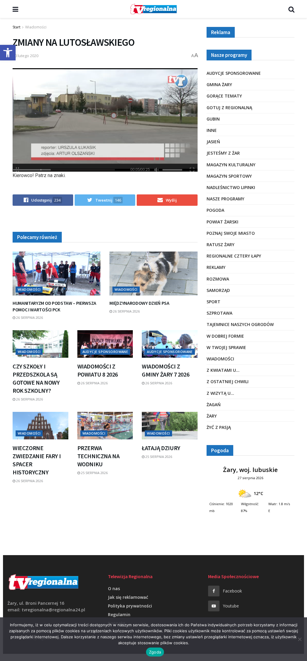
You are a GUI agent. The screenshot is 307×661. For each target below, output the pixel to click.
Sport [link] (213, 301)
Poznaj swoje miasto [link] (231, 233)
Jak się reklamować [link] (128, 597)
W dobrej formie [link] (225, 336)
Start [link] (16, 27)
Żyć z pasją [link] (219, 427)
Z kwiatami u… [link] (223, 370)
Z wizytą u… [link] (220, 393)
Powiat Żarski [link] (222, 222)
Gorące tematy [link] (224, 96)
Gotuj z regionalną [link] (229, 107)
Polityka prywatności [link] (130, 606)
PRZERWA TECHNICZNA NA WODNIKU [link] (98, 456)
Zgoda (155, 652)
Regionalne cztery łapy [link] (234, 256)
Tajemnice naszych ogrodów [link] (240, 324)
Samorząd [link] (218, 290)
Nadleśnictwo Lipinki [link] (231, 187)
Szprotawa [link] (219, 313)
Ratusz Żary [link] (220, 244)
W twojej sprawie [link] (226, 347)
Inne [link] (212, 130)
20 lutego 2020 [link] (25, 55)
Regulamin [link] (119, 614)
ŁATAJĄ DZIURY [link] (161, 448)
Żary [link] (212, 416)
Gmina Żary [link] (219, 84)
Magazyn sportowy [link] (229, 176)
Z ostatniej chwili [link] (228, 381)
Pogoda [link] (215, 210)
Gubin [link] (213, 119)
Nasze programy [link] (225, 199)
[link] (8, 52)
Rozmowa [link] (218, 279)
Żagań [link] (214, 404)
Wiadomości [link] (35, 27)
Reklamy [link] (216, 267)
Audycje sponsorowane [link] (105, 351)
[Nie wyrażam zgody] (300, 639)
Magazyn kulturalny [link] (231, 164)
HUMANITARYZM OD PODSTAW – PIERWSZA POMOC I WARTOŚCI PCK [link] (54, 306)
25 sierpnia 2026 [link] (94, 472)
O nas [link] (114, 588)
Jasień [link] (213, 141)
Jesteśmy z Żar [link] (223, 153)
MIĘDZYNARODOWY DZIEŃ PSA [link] (139, 303)
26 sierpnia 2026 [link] (29, 317)
